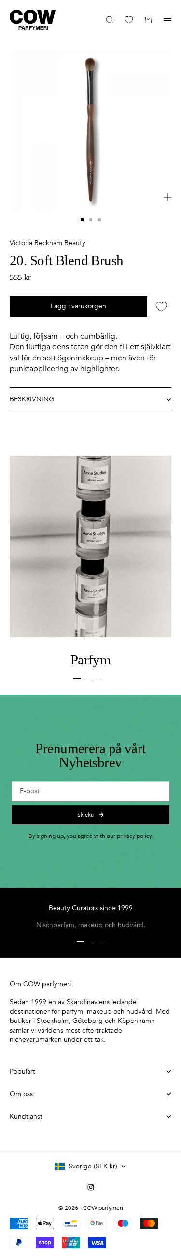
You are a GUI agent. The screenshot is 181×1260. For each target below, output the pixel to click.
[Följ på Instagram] (91, 1187)
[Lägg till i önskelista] (161, 307)
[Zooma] (167, 197)
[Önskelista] (129, 20)
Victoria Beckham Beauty (47, 243)
